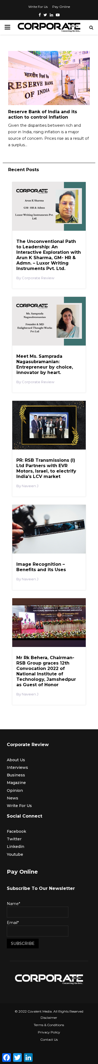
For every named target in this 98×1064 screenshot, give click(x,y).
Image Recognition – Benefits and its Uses (41, 567)
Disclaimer (49, 1018)
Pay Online (61, 7)
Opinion (15, 790)
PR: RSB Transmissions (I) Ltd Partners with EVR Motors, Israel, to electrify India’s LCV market (46, 468)
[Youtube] (58, 15)
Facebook (16, 831)
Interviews (17, 767)
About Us (16, 759)
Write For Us (38, 7)
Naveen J (30, 486)
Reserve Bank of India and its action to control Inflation (42, 114)
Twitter (14, 839)
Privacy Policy (49, 1032)
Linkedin (15, 846)
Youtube (15, 854)
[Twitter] (45, 15)
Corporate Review (38, 278)
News (12, 798)
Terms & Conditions (49, 1025)
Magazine (16, 782)
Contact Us (49, 1039)
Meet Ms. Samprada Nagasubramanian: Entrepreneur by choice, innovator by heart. (44, 364)
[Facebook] (40, 15)
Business (16, 775)
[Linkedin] (51, 15)
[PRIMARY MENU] (7, 27)
